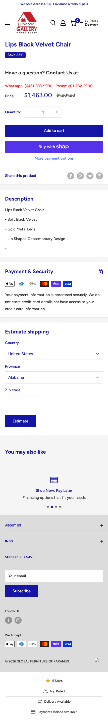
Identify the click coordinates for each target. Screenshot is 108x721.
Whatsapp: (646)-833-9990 (28, 86)
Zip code (12, 390)
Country (12, 343)
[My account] (63, 23)
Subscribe (22, 591)
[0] (73, 23)
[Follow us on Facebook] (8, 620)
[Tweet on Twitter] (89, 175)
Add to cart (54, 130)
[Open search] (53, 23)
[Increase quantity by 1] (56, 112)
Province (12, 366)
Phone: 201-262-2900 (74, 86)
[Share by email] (99, 175)
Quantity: (13, 112)
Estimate (20, 421)
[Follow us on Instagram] (18, 620)
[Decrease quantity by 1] (29, 112)
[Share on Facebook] (70, 175)
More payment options (54, 158)
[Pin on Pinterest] (80, 175)
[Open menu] (7, 23)
